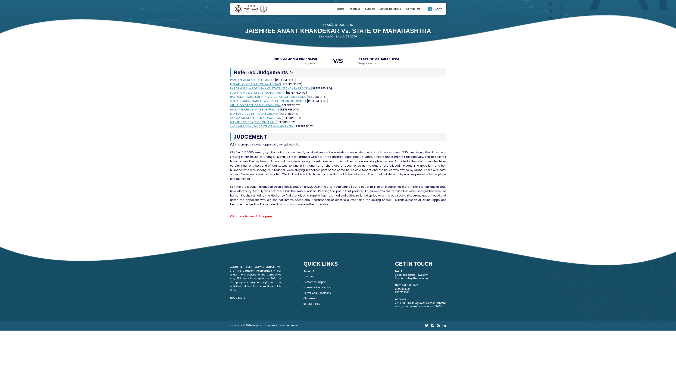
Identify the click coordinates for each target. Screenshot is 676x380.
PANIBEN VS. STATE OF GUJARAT (252, 80)
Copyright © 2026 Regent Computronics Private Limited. (264, 325)
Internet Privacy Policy (317, 287)
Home (341, 9)
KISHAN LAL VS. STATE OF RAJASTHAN (255, 84)
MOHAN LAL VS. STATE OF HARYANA (254, 114)
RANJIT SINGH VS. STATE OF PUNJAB (255, 109)
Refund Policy (311, 303)
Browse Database (390, 9)
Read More (237, 298)
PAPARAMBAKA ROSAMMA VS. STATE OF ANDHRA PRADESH (270, 88)
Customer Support (314, 282)
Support (370, 9)
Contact (308, 276)
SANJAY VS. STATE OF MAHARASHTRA (256, 118)
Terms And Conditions (317, 293)
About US (309, 271)
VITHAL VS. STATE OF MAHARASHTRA (255, 105)
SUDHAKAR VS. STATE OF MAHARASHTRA (258, 93)
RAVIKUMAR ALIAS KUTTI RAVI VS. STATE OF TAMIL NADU (268, 97)
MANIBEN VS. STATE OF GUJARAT (253, 122)
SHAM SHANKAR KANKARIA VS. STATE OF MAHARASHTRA (268, 101)
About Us (354, 9)
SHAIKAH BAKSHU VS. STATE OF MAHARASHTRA (262, 126)
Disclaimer (309, 298)
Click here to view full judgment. (252, 216)
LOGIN (438, 8)
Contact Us (413, 9)
